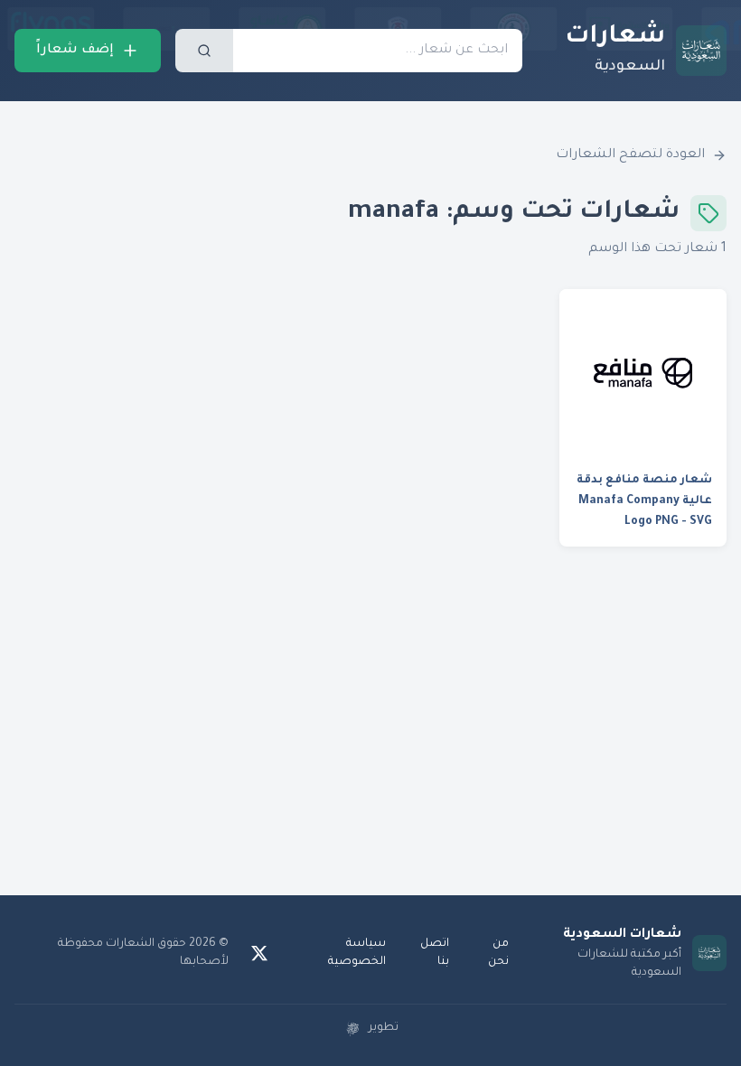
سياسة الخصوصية (357, 953)
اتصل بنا (434, 953)
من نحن (498, 953)
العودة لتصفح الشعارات (630, 155)
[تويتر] (259, 953)
